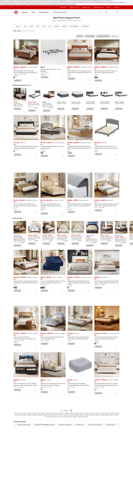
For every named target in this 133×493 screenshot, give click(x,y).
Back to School (15, 1)
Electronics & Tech (43, 2)
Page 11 (62, 413)
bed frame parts (110, 424)
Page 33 (71, 415)
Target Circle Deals (18, 4)
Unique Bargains (71, 387)
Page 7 (43, 413)
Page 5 (34, 413)
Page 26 (35, 415)
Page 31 (60, 415)
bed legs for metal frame (65, 424)
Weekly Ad (26, 4)
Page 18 (98, 413)
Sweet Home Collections (45, 284)
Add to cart (17, 80)
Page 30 (55, 415)
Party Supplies (72, 2)
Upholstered (85, 26)
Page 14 (77, 413)
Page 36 (86, 415)
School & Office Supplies (23, 2)
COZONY (16, 149)
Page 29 (50, 415)
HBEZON (96, 284)
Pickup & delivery (44, 12)
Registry (55, 4)
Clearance (112, 2)
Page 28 (45, 415)
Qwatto (15, 387)
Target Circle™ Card (74, 7)
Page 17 (93, 413)
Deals (107, 2)
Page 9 (52, 413)
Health (9, 2)
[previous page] (62, 410)
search (101, 12)
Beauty (98, 1)
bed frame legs (80, 424)
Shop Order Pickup (34, 4)
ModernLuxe (17, 74)
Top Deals (10, 4)
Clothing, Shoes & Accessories (37, 1)
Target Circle (66, 4)
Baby (94, 1)
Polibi (41, 340)
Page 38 (96, 415)
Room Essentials (44, 72)
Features (56, 26)
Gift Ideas (78, 2)
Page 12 (67, 413)
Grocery (79, 1)
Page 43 (49, 416)
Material (64, 26)
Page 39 (102, 415)
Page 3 (25, 413)
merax (95, 74)
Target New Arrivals (5, 1)
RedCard (60, 4)
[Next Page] (119, 26)
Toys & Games (34, 2)
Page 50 (85, 416)
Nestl (68, 207)
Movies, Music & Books (61, 2)
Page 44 (54, 416)
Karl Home (16, 207)
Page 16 (87, 413)
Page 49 (80, 416)
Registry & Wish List (98, 7)
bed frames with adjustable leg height (44, 424)
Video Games (51, 2)
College (21, 1)
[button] (18, 235)
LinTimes (69, 340)
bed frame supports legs (23, 424)
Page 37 (91, 415)
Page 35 (81, 415)
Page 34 (76, 415)
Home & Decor (50, 1)
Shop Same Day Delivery (46, 4)
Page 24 (24, 415)
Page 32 (65, 415)
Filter (17, 26)
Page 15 (82, 413)
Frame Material (74, 26)
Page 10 (56, 413)
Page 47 (70, 416)
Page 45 (59, 416)
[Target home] (16, 12)
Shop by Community (92, 2)
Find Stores (73, 4)
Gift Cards (84, 2)
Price (43, 26)
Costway (96, 149)
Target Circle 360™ (86, 7)
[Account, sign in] (109, 12)
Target (54, 20)
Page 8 (47, 413)
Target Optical (102, 2)
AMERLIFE (70, 284)
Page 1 (16, 413)
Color (49, 26)
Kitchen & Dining (58, 1)
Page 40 (107, 415)
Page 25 (29, 415)
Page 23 (19, 415)
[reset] (98, 12)
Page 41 (112, 415)
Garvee (69, 74)
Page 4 (29, 413)
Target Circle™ (63, 7)
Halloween (26, 1)
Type (37, 26)
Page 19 (103, 413)
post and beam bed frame (95, 424)
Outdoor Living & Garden (70, 1)
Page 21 (113, 413)
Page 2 (21, 413)
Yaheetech (43, 149)
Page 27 (40, 415)
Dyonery (96, 207)
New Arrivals (118, 2)
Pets (6, 2)
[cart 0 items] (117, 12)
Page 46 (64, 416)
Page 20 (108, 413)
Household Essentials (87, 1)
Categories (24, 12)
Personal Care (104, 1)
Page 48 (75, 416)
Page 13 (72, 413)
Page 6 (38, 413)
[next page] (71, 410)
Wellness (13, 2)
